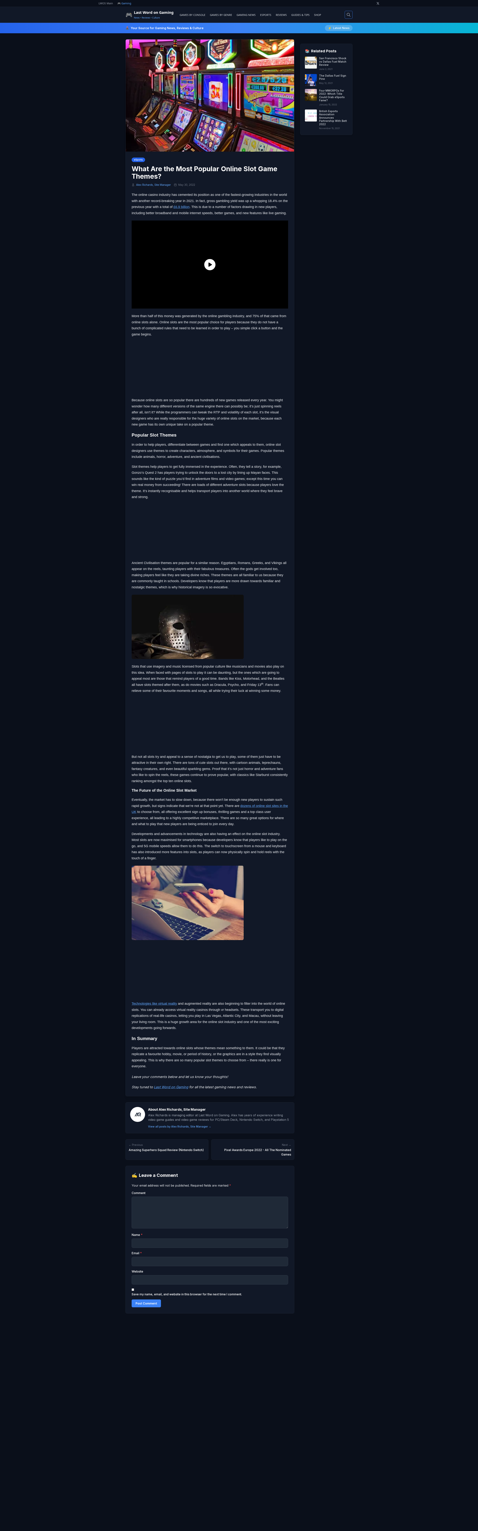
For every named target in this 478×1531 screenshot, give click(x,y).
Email (137, 1253)
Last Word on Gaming (171, 1087)
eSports (138, 159)
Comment (138, 1193)
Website (137, 1271)
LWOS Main (106, 3)
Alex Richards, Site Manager (153, 184)
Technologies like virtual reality (154, 1003)
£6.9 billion (181, 207)
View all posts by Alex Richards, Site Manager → (179, 1126)
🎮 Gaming (124, 3)
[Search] (349, 15)
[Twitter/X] (377, 3)
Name (137, 1235)
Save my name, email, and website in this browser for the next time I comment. (187, 1294)
